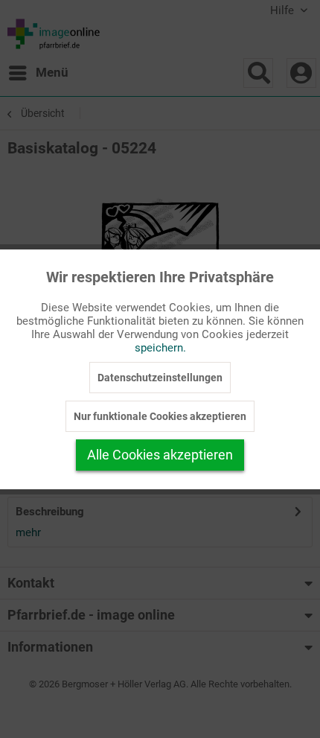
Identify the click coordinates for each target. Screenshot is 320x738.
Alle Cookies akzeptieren (160, 454)
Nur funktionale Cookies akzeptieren (160, 416)
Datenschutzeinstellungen (160, 378)
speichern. (160, 347)
